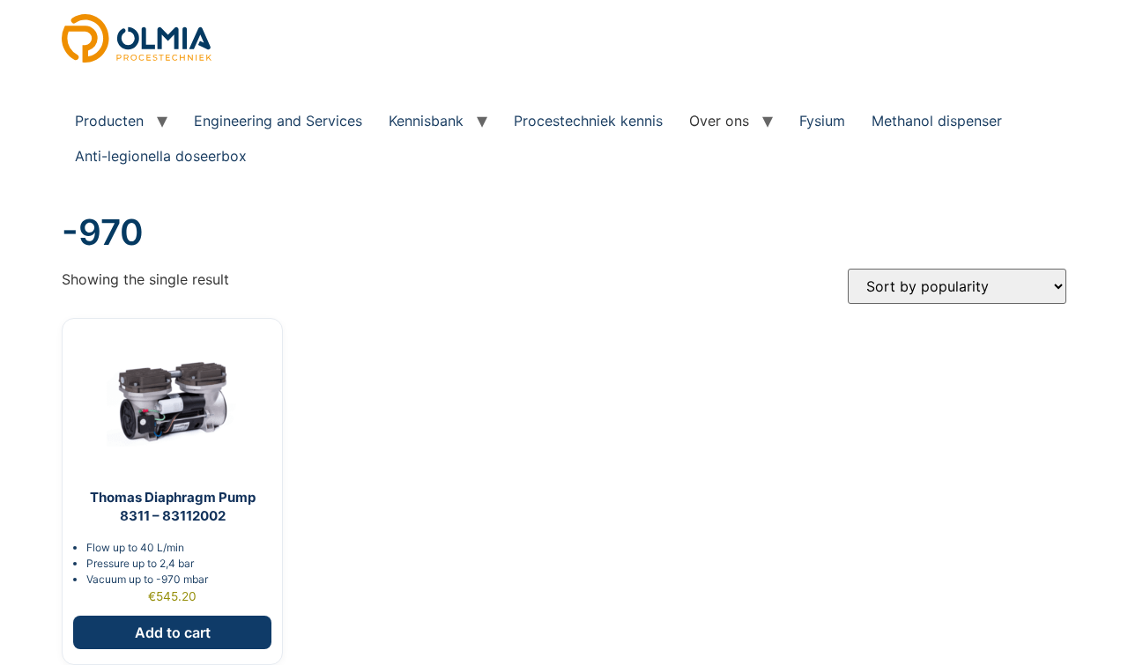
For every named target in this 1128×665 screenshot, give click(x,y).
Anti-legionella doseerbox (161, 156)
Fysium (822, 120)
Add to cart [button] (173, 632)
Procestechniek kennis (588, 120)
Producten (109, 120)
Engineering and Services (278, 120)
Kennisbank (426, 120)
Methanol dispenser (937, 120)
